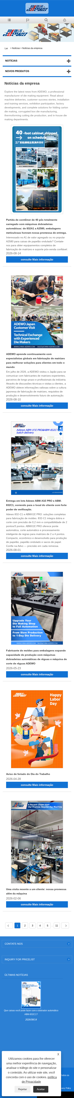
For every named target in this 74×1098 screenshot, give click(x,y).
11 (56, 925)
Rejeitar (22, 1089)
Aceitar (41, 1089)
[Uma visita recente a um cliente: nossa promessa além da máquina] (37, 843)
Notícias (16, 48)
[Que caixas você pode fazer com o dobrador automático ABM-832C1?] (31, 995)
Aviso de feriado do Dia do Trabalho (28, 774)
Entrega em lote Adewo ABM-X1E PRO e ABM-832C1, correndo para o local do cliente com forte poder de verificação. (36, 505)
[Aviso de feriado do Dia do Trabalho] (37, 730)
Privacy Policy (65, 1088)
